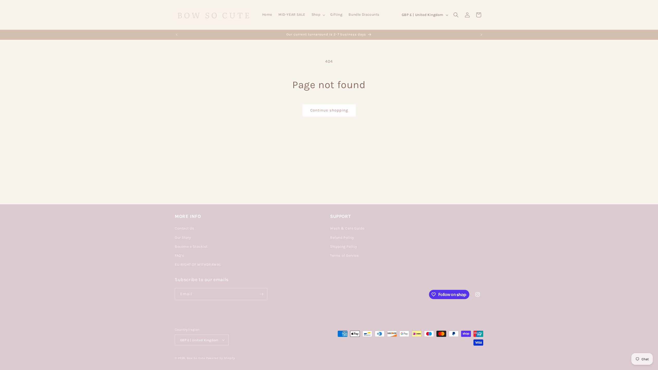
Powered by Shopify (220, 358)
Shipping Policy (343, 246)
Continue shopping (329, 110)
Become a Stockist (191, 246)
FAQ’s (179, 255)
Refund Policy (342, 237)
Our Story (183, 237)
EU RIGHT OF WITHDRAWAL (198, 264)
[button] (317, 14)
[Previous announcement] (176, 35)
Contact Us (184, 228)
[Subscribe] (261, 294)
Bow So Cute (196, 358)
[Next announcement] (481, 35)
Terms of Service (344, 255)
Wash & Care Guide (347, 228)
